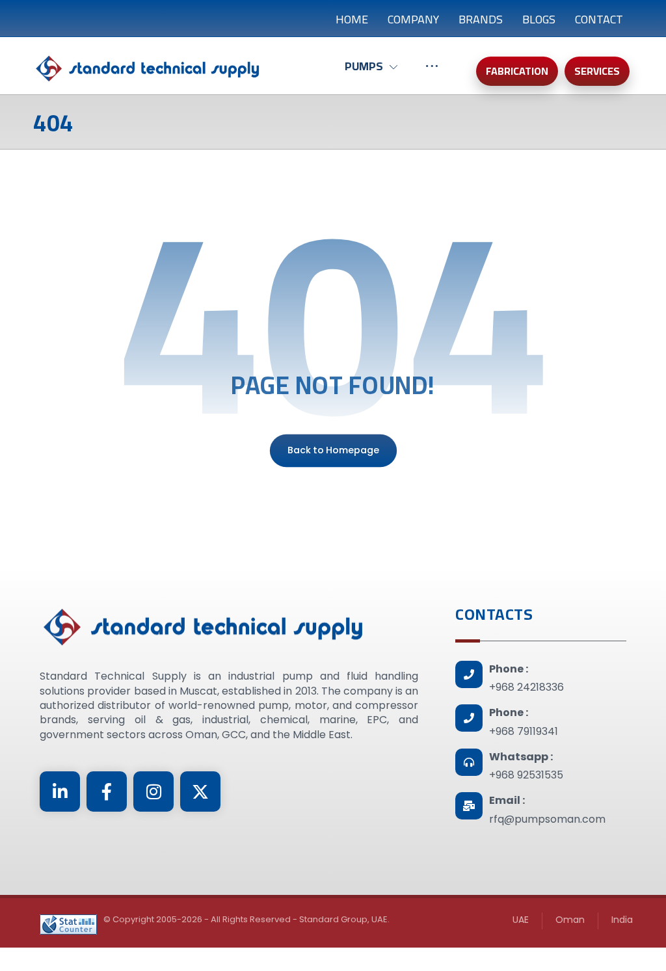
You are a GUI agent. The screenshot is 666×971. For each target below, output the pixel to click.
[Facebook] (107, 791)
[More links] (432, 72)
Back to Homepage (333, 450)
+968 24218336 (526, 687)
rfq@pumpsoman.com (547, 819)
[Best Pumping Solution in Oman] (147, 69)
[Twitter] (200, 791)
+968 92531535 (526, 774)
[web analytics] (68, 924)
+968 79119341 (523, 731)
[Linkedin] (60, 791)
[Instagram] (153, 791)
